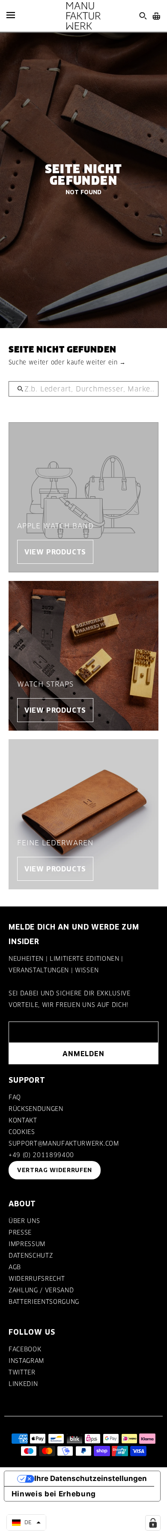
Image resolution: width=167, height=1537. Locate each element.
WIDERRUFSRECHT (37, 1278)
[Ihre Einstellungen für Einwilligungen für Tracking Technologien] (153, 1523)
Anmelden (83, 1053)
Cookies (22, 1131)
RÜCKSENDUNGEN (36, 1108)
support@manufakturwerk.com (64, 1143)
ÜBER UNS (24, 1220)
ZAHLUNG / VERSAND (41, 1290)
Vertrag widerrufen (54, 1170)
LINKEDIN (23, 1383)
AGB (15, 1267)
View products (55, 552)
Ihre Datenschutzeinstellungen (90, 1478)
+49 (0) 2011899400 (41, 1155)
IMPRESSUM (27, 1244)
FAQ (15, 1097)
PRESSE (20, 1232)
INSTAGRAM (26, 1360)
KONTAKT (23, 1120)
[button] (26, 1522)
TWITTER (22, 1372)
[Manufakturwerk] (83, 16)
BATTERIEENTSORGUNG (44, 1301)
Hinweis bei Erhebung (54, 1494)
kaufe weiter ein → (96, 362)
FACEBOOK (25, 1349)
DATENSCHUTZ (31, 1255)
